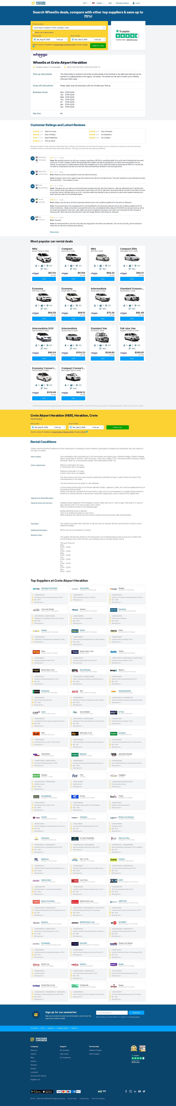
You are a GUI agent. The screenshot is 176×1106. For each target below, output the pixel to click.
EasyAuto (122, 609)
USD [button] (84, 3)
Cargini (44, 630)
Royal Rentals (85, 670)
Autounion (45, 838)
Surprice (44, 922)
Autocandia (84, 588)
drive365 (83, 943)
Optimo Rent (46, 880)
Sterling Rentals (125, 691)
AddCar (83, 964)
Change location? (36, 419)
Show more (54, 232)
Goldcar (122, 859)
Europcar (122, 733)
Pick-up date (37, 36)
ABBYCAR (123, 901)
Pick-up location (38, 24)
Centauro (83, 817)
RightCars (45, 859)
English (99, 3)
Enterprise (45, 691)
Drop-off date (75, 36)
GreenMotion (46, 796)
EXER (121, 880)
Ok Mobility (45, 943)
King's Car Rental (47, 901)
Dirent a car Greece (126, 817)
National (83, 754)
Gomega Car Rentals (49, 588)
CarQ (43, 712)
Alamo (82, 630)
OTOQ (121, 712)
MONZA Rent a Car (87, 922)
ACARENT (122, 922)
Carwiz (44, 817)
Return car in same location (44, 32)
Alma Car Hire (124, 838)
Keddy (121, 964)
